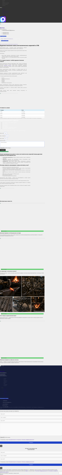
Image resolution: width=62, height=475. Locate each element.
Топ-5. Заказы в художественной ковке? (8, 315)
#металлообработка (6, 44)
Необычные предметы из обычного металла (9, 359)
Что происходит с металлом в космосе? (8, 271)
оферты (26, 470)
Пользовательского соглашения (15, 439)
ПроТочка (2, 27)
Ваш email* (2, 138)
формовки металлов (7, 65)
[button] (19, 7)
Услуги (3, 1)
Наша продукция (5, 12)
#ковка (1, 44)
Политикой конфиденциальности (41, 470)
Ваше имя (2, 133)
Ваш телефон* (3, 135)
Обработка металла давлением (8, 38)
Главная (3, 0)
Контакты (3, 5)
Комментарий (2, 140)
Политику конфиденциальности (28, 439)
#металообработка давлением (13, 44)
